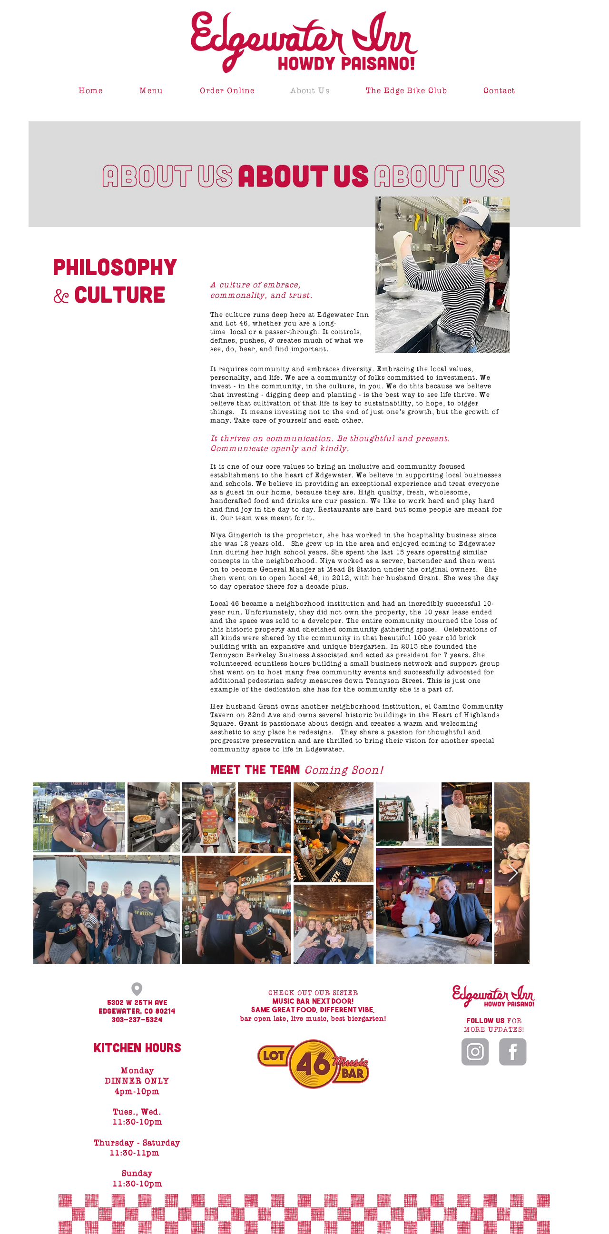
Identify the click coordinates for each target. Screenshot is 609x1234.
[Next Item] (513, 873)
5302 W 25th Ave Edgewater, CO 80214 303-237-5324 (137, 1011)
